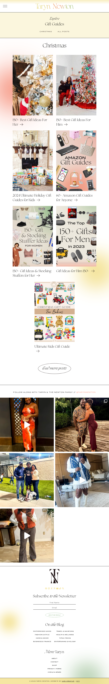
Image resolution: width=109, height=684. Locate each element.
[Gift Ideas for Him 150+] (76, 265)
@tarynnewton (86, 392)
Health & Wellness (65, 635)
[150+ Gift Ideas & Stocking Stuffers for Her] (33, 265)
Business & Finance (42, 641)
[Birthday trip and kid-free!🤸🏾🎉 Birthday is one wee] (82, 425)
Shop (54, 665)
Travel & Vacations (65, 631)
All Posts (63, 31)
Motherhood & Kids (42, 631)
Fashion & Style (42, 635)
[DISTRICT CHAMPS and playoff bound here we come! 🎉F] (27, 480)
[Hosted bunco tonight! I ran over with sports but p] (27, 536)
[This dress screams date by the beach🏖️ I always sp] (27, 425)
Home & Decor (42, 638)
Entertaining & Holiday (65, 641)
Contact (54, 662)
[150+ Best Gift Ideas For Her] (33, 114)
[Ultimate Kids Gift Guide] (54, 341)
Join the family (54, 615)
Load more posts (54, 368)
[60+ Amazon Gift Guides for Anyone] (76, 190)
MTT (78, 681)
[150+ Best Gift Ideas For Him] (76, 114)
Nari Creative (68, 681)
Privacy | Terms (54, 669)
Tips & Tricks (65, 638)
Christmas (46, 31)
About (54, 658)
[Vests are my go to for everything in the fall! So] (82, 480)
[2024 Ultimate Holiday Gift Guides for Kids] (33, 190)
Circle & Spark (54, 672)
